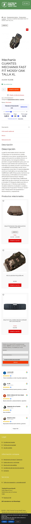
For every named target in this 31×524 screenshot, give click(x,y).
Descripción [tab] (5, 127)
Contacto (6, 470)
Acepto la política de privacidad (12, 359)
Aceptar (4, 521)
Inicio (4, 17)
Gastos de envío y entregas (11, 462)
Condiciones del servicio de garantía (14, 468)
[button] (27, 30)
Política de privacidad (10, 445)
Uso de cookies (8, 448)
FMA (15, 235)
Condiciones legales (9, 442)
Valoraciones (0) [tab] (6, 140)
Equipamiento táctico (12, 17)
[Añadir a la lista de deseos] (3, 201)
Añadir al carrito (14, 89)
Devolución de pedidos (10, 465)
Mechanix (8, 102)
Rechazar (11, 521)
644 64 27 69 (7, 497)
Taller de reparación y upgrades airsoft (15, 482)
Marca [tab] (3, 135)
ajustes (12, 519)
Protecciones (22, 17)
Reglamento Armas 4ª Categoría (13, 459)
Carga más (15, 428)
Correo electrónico (7, 354)
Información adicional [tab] (8, 131)
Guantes (4, 19)
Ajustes (17, 521)
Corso (15, 326)
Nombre (5, 350)
